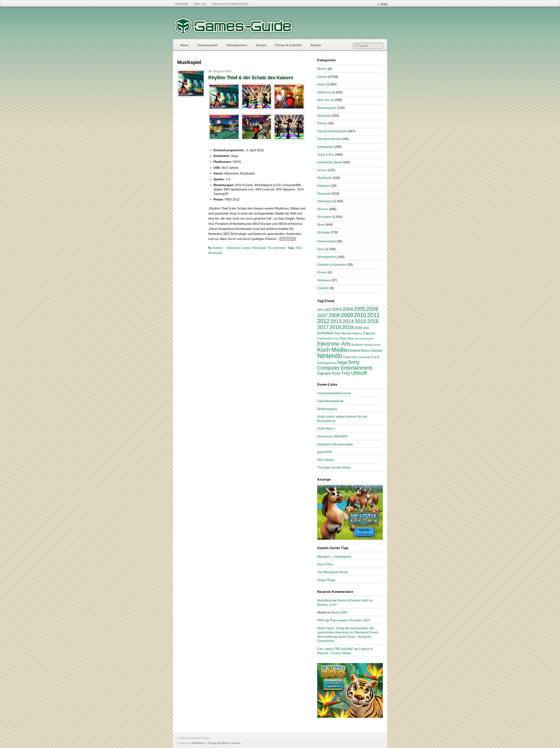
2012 (299, 247)
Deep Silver (347, 338)
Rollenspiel (324, 201)
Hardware (324, 280)
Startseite (181, 3)
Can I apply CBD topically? (335, 648)
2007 (322, 315)
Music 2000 (339, 612)
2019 (347, 327)
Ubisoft (359, 373)
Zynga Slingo (326, 580)
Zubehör (323, 288)
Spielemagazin (327, 409)
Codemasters (325, 338)
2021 (366, 328)
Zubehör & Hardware (331, 264)
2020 (358, 328)
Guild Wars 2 (326, 428)
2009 (347, 315)
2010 (360, 315)
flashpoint (357, 344)
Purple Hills (350, 357)
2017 (323, 327)
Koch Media (332, 350)
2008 (334, 315)
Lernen (322, 170)
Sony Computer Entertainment (344, 365)
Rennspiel (324, 193)
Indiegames (325, 146)
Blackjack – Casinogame (334, 556)
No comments (277, 247)
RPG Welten (325, 460)
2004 (348, 309)
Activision (325, 333)
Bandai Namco (352, 333)
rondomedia (364, 357)
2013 (336, 321)
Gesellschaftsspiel (329, 138)
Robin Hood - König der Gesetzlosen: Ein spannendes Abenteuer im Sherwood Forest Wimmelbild (347, 632)
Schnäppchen (236, 45)
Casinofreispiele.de (330, 401)
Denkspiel (324, 115)
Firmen (322, 272)
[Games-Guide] (233, 34)
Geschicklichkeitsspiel (332, 131)
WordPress (198, 743)
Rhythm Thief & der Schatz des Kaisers (250, 77)
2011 (373, 315)
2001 (320, 309)
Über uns (200, 3)
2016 (372, 321)
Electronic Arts (334, 344)
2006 (372, 309)
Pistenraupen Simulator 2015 (350, 620)
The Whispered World (332, 572)
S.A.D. (375, 357)
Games (261, 45)
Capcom (369, 333)
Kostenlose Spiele (329, 162)
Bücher (316, 45)
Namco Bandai (371, 350)
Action (321, 84)
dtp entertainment (364, 338)
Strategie (323, 232)
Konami (354, 350)
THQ (345, 373)
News (184, 45)
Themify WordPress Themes (224, 743)
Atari (338, 333)
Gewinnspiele (207, 45)
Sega (342, 362)
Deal (336, 338)
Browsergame (326, 107)
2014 (348, 321)
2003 (337, 309)
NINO (321, 620)
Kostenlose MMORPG (332, 436)
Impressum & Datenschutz (230, 3)
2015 (360, 321)
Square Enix (328, 373)
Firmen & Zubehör (288, 45)
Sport (321, 224)
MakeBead (324, 600)
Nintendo (329, 355)
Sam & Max (325, 564)
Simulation (324, 216)
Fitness (322, 123)
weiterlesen (287, 239)
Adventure (233, 247)
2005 (359, 309)
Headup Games (372, 344)
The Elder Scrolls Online (334, 467)
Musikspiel (259, 247)
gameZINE (324, 452)
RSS (384, 4)
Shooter (322, 209)
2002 (327, 309)
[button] (224, 96)
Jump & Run (325, 154)
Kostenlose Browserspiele (335, 444)
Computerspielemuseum (334, 393)
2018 (335, 327)
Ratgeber (323, 185)
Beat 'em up (325, 100)
